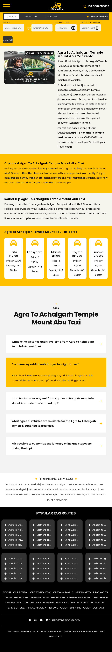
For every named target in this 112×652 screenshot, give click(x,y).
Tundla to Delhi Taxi (19, 568)
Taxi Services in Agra (53, 484)
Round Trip (31, 17)
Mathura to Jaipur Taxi (49, 544)
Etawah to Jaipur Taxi (76, 578)
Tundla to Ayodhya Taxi (21, 573)
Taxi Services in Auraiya (43, 494)
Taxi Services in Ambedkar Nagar (78, 489)
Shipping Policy (80, 607)
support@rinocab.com (64, 620)
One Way (11, 17)
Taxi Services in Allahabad (43, 489)
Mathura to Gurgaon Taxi (50, 534)
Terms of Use (15, 607)
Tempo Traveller (16, 597)
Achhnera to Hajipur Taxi (50, 578)
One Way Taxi (61, 592)
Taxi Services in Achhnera (81, 484)
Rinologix (56, 636)
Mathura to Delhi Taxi (48, 524)
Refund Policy (58, 607)
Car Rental (20, 592)
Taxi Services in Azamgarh (74, 494)
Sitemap (82, 602)
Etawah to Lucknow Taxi (78, 568)
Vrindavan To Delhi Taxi (77, 524)
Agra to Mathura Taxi (20, 539)
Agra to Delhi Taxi (18, 524)
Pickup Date (62, 23)
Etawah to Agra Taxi (76, 558)
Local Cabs (52, 17)
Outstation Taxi (40, 592)
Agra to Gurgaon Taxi (20, 534)
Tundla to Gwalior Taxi (21, 563)
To (32, 23)
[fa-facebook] (31, 620)
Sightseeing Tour (79, 597)
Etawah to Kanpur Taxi (77, 563)
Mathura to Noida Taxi (49, 529)
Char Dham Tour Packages (90, 592)
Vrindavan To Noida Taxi (78, 529)
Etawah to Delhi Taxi (76, 573)
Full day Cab (25, 602)
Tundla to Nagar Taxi (20, 578)
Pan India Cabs (65, 602)
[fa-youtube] (43, 620)
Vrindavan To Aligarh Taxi (78, 544)
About (7, 592)
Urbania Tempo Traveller (47, 597)
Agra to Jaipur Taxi (19, 544)
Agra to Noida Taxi (19, 529)
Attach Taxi (97, 602)
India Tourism (45, 602)
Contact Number (90, 23)
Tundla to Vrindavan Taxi (22, 558)
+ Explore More (56, 500)
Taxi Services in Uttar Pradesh (23, 484)
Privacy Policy (36, 607)
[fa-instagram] (36, 620)
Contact (98, 607)
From (6, 23)
